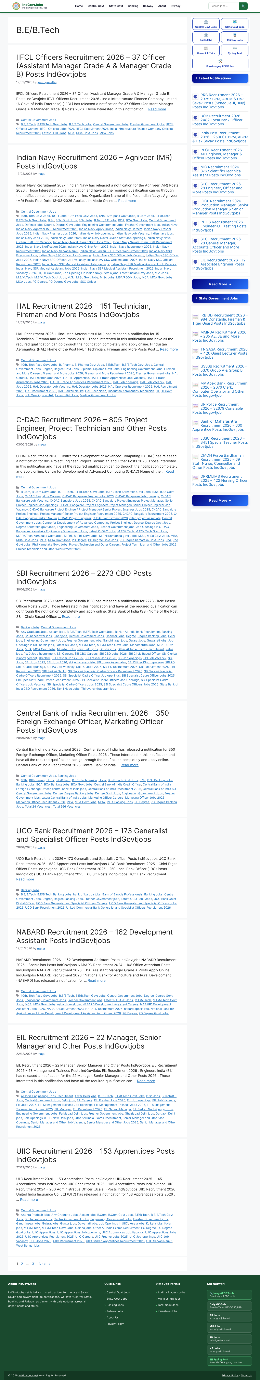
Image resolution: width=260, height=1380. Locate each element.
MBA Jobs (107, 133)
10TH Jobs (59, 215)
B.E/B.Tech (28, 124)
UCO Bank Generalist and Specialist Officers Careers (71, 903)
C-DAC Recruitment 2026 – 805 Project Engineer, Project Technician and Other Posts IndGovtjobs (91, 428)
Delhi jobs (68, 1100)
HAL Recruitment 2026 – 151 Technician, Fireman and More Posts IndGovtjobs (83, 310)
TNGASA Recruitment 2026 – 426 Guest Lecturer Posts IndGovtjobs (220, 353)
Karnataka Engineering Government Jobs (59, 531)
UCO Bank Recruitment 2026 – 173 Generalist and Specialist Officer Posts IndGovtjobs (92, 834)
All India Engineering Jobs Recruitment (47, 1096)
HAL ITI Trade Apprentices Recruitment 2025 (80, 382)
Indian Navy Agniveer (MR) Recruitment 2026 (47, 229)
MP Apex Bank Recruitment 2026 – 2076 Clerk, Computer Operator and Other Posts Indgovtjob (220, 389)
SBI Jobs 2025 (35, 662)
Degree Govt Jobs (68, 224)
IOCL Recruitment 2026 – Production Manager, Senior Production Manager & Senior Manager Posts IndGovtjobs (220, 207)
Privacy (176, 5)
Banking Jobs (30, 627)
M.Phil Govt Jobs (86, 535)
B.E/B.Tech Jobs (80, 124)
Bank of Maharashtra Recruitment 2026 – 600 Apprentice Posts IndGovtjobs (218, 425)
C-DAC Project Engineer (74, 518)
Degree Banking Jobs (152, 636)
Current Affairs (206, 50)
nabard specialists (136, 1008)
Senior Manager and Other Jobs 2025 (112, 1122)
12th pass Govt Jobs (120, 215)
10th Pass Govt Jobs (82, 215)
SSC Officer (88, 281)
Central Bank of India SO (159, 789)
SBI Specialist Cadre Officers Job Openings (109, 680)
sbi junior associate (82, 662)
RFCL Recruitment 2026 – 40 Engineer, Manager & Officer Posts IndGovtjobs (218, 154)
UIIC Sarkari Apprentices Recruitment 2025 (115, 1241)
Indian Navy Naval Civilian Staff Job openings (114, 238)
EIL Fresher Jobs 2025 (109, 1100)
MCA (145, 277)
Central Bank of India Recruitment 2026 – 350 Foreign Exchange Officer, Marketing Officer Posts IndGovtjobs (92, 721)
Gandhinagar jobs (115, 640)
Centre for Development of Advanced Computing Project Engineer (87, 522)
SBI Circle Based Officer (144, 653)
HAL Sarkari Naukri (70, 391)
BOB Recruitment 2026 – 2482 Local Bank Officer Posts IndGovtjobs (217, 120)
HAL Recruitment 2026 (40, 391)
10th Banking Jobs (41, 780)
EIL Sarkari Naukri (145, 1109)
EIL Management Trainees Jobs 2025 (119, 1104)
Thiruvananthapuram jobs (98, 688)
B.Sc (51, 220)
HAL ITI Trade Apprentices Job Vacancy (118, 377)
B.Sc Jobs (85, 220)
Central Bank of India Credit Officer (117, 784)
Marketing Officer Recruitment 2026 (40, 802)
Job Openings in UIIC (113, 1223)
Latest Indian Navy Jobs (136, 273)
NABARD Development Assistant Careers (110, 1004)
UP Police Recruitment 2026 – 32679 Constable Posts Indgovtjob (217, 408)
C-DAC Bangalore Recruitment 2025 (147, 513)
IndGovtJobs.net (28, 1375)
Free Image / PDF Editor (220, 63)
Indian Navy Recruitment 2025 (130, 246)
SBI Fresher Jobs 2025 (67, 658)
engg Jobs (165, 1109)
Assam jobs (57, 631)
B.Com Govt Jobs (44, 491)
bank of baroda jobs (87, 894)
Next (45, 1264)
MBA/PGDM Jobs (128, 277)
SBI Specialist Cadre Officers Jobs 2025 (74, 684)
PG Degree (39, 281)
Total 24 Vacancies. (38, 806)
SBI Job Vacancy (154, 658)
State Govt (116, 5)
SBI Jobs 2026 (57, 662)
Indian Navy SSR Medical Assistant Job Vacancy (144, 264)
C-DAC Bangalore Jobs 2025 (70, 500)
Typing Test (235, 50)
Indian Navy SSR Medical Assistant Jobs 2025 (47, 268)
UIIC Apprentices (44, 1232)
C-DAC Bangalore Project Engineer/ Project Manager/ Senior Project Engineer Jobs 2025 (89, 509)
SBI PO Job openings (30, 666)
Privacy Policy (115, 1323)
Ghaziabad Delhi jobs (139, 1113)
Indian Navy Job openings (95, 233)
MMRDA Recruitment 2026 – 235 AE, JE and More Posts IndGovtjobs (219, 336)
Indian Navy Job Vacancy (132, 233)
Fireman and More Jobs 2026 (62, 373)
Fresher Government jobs (147, 124)
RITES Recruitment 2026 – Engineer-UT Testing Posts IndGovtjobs (219, 226)
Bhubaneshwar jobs (38, 636)
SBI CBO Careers (86, 653)
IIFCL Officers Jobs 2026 (57, 128)
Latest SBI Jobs (66, 645)
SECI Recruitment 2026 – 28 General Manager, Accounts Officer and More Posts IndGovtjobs (218, 245)
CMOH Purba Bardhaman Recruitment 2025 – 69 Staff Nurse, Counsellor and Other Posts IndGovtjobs (218, 461)
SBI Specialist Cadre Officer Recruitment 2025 (47, 680)
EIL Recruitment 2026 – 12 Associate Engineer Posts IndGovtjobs (219, 264)
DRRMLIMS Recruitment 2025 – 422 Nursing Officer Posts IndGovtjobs (220, 480)
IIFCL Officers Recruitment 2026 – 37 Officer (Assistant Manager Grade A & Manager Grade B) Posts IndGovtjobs (93, 65)
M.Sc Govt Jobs (87, 277)
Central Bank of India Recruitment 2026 (114, 789)
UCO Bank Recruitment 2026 (45, 907)
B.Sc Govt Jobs (66, 220)
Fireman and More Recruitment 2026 (109, 373)
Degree (49, 224)
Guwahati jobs (157, 640)
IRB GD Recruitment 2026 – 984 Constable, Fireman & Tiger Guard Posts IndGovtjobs (220, 319)
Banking (133, 5)
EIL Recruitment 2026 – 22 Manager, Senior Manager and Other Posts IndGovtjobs (88, 1041)
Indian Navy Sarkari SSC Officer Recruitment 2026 (114, 251)
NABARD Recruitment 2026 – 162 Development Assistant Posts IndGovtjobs (94, 936)
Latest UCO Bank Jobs (136, 898)
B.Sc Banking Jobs (160, 780)
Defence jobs (34, 224)
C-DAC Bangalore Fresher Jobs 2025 (88, 496)
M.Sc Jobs (107, 277)
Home (79, 5)
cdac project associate (144, 518)
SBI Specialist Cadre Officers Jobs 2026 (131, 684)
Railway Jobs (235, 37)
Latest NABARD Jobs (118, 1000)
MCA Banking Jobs (120, 802)
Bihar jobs (60, 636)
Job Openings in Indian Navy (82, 273)
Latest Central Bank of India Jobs (64, 797)
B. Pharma (66, 364)
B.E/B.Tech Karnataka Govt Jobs (128, 491)
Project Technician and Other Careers (94, 544)
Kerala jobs (111, 273)
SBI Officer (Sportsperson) (146, 662)
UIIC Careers (84, 1236)
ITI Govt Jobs (52, 273)
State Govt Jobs (235, 24)
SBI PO (169, 662)
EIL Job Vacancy (163, 1100)
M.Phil (68, 535)
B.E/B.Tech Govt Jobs (52, 124)
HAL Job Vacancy (152, 382)
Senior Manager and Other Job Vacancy (58, 1122)
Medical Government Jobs (98, 395)
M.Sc (71, 277)
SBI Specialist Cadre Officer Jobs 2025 (148, 675)
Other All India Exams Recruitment (141, 649)
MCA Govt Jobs (161, 277)
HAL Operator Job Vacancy (51, 386)
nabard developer (69, 1004)
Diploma (86, 369)
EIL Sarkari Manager (117, 1109)
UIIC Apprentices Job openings (78, 1232)
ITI (39, 273)
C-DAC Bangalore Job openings (137, 496)
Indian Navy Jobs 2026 (66, 238)
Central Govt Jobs (206, 24)
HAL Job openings (125, 382)
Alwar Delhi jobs (85, 1096)
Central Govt (96, 5)
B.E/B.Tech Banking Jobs (89, 780)
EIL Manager (62, 1109)
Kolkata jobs (154, 1223)
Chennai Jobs (115, 636)
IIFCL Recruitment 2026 (92, 128)
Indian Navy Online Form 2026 (87, 246)
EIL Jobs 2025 (26, 1104)
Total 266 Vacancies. (67, 806)
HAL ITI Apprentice (76, 377)
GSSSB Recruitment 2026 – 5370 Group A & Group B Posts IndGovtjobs (219, 370)
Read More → (220, 284)
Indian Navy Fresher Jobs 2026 (54, 233)
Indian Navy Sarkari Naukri (60, 251)
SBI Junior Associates (111, 662)
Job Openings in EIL (37, 1118)
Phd (168, 540)
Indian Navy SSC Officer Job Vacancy (118, 255)
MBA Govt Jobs (87, 133)
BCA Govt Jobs (136, 220)
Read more (157, 109)
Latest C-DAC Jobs (102, 531)
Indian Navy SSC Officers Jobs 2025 (112, 259)
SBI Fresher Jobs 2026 (100, 658)
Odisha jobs (108, 649)
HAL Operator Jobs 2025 (89, 386)
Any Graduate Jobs (34, 631)
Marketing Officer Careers (106, 797)
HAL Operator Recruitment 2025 (130, 386)
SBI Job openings (130, 658)
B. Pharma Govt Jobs (89, 364)
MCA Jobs (23, 281)
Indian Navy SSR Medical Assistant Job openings (75, 264)
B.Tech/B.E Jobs (105, 220)
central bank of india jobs (69, 789)
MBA (71, 133)
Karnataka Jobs (167, 1311)
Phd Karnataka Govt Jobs (49, 544)
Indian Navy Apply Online (96, 229)
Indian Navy (169, 224)
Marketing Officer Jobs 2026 (145, 797)
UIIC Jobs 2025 (40, 1241)
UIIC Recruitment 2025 (68, 1241)
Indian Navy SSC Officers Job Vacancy (59, 259)
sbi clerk (44, 658)
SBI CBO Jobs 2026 (113, 653)
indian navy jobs (162, 233)
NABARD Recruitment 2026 (103, 1008)
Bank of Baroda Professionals (122, 894)
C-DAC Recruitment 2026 (110, 518)
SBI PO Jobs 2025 (88, 666)
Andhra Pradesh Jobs (171, 1292)
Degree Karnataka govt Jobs (35, 527)
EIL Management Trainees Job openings (65, 1104)
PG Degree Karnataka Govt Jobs (142, 540)
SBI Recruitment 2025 (154, 666)
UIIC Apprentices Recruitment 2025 (49, 1236)
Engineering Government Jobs (103, 224)
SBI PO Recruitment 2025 (120, 666)
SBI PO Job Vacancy (61, 666)
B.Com (25, 491)
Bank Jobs (206, 37)
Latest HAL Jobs (66, 395)
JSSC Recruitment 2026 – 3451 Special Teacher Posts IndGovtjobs (220, 442)
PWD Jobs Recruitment (39, 653)
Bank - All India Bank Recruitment (137, 631)
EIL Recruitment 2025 (87, 1109)
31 (34, 1264)
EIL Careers (84, 1100)
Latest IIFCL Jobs (54, 133)
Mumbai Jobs (66, 649)
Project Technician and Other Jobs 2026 (149, 544)
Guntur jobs (68, 1223)
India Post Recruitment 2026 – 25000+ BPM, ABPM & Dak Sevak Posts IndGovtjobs (220, 137)
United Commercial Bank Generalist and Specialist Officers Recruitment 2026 (118, 907)
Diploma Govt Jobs (106, 369)
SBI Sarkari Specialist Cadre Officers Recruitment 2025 (105, 671)
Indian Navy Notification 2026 (45, 246)
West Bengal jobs (28, 1245)
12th (102, 215)
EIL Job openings (139, 1100)
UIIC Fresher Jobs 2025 (111, 1236)
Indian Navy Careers (128, 229)
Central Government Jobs (38, 119)
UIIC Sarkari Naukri (159, 1241)
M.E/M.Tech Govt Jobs (50, 277)
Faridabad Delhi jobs (73, 1113)
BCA (121, 220)
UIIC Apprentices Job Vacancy (123, 1232)
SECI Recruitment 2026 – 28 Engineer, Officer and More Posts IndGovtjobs (218, 188)
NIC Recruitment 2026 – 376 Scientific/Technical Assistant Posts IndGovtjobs (217, 171)
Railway (148, 5)
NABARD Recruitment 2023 (65, 1008)
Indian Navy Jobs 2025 (32, 238)
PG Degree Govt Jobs (64, 281)
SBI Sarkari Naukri (54, 671)
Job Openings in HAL (39, 395)
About (162, 5)
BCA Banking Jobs (56, 784)
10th (24, 215)
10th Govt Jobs (39, 215)
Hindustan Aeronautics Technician (131, 391)
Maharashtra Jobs (142, 645)
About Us (113, 1317)
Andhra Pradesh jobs (35, 1214)
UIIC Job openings (142, 1236)
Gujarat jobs (137, 640)
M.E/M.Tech (24, 277)
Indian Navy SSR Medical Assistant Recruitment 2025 (117, 268)
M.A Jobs (161, 273)
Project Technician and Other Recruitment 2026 (48, 549)
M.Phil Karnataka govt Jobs (118, 535)
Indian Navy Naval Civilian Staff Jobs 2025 (82, 242)
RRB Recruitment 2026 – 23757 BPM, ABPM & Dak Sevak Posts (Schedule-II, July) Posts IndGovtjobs (218, 101)
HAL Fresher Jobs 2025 (45, 377)
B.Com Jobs (145, 215)
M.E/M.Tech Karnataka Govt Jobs (39, 535)
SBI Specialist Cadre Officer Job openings (91, 675)
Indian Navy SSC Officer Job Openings (65, 255)
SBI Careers (65, 653)
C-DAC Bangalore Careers (43, 496)
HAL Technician (95, 391)
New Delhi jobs (87, 649)
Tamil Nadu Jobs (68, 688)
